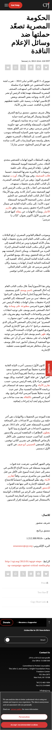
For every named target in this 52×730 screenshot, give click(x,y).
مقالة (18, 212)
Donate (6, 622)
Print (43, 583)
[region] (26, 711)
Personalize (24, 717)
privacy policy (16, 709)
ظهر (43, 334)
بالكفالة (27, 397)
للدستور (46, 488)
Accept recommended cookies (24, 725)
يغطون (46, 433)
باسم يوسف (26, 290)
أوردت (13, 176)
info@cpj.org (45, 690)
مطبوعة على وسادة (19, 306)
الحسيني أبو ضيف (26, 445)
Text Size (42, 593)
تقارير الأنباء (44, 385)
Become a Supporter (28, 622)
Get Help (15, 5)
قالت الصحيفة (43, 176)
